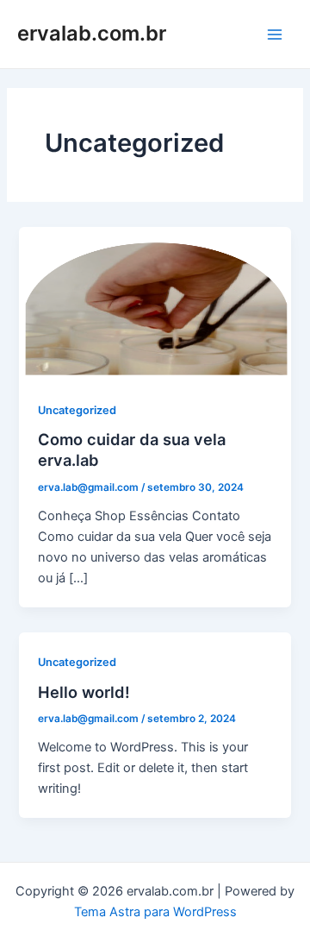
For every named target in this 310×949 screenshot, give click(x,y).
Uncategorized (77, 410)
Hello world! (84, 691)
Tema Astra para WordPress (155, 912)
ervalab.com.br (91, 33)
